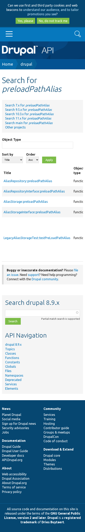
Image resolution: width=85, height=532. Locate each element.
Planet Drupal (11, 414)
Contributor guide (56, 428)
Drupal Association (15, 478)
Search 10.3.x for (29, 114)
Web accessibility (14, 474)
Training (49, 419)
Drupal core (51, 455)
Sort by (7, 154)
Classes (10, 353)
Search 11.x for (28, 118)
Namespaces (14, 375)
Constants (12, 362)
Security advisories (15, 428)
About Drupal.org (14, 483)
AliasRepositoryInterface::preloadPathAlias (34, 191)
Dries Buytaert (53, 522)
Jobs (5, 432)
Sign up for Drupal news (19, 423)
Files (8, 371)
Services (11, 384)
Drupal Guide (11, 446)
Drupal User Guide (15, 451)
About (7, 468)
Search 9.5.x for (28, 109)
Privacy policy (12, 492)
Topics (10, 349)
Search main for (29, 123)
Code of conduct (55, 441)
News (6, 408)
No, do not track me (53, 21)
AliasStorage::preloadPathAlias (26, 201)
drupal (26, 64)
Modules (49, 460)
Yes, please (25, 21)
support (33, 275)
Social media (11, 419)
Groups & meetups (56, 432)
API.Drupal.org (12, 460)
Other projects (15, 127)
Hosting (49, 423)
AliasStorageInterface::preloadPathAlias (32, 212)
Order (30, 154)
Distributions (52, 468)
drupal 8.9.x (13, 344)
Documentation (14, 440)
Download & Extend (58, 449)
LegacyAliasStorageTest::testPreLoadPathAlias (37, 238)
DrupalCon (51, 436)
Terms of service (14, 487)
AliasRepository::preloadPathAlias (28, 181)
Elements (11, 388)
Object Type (11, 139)
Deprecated (13, 380)
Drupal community (45, 279)
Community (52, 408)
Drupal (52, 518)
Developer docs (13, 455)
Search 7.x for (27, 105)
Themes (49, 464)
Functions (12, 358)
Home (7, 64)
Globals (10, 366)
